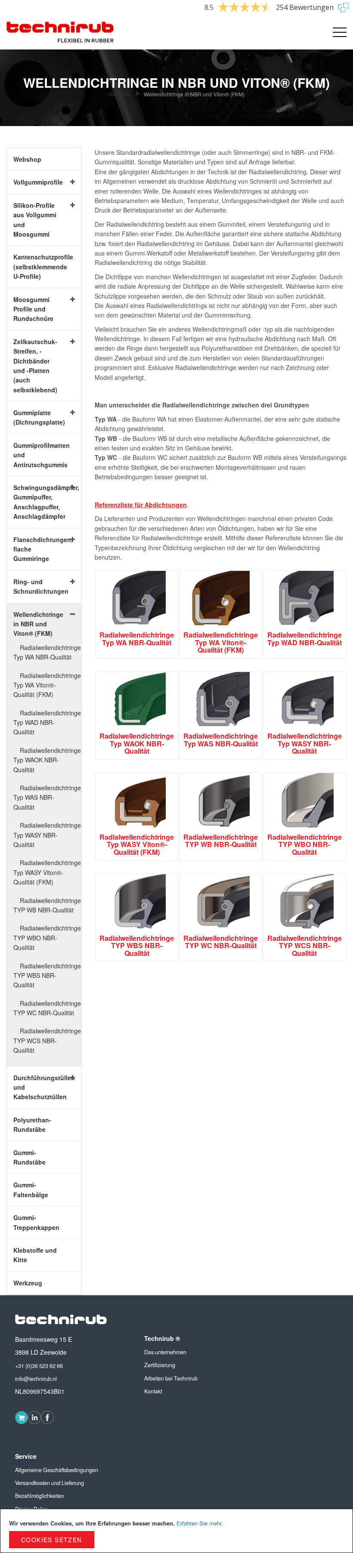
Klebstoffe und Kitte (35, 1255)
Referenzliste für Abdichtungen (141, 504)
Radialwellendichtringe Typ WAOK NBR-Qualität (47, 760)
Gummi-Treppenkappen (36, 1222)
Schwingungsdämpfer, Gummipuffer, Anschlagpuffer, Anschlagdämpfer (37, 502)
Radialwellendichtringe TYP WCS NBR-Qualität (47, 1040)
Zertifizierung (159, 1365)
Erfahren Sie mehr (198, 1523)
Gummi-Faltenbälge (30, 1189)
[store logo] (60, 32)
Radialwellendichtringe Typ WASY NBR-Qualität (47, 835)
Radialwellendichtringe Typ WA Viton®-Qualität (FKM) (47, 685)
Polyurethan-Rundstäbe (32, 1124)
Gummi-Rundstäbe (29, 1157)
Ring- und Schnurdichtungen (37, 586)
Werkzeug (27, 1283)
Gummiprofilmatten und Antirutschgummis (37, 455)
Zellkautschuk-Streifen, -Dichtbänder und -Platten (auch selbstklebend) (35, 365)
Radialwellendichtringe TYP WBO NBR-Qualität (47, 938)
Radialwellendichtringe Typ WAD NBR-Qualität (47, 722)
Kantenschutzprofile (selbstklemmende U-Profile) (37, 266)
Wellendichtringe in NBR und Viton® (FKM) (37, 624)
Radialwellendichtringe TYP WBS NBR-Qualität (47, 975)
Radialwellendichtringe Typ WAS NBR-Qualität (47, 797)
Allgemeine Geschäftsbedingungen (56, 1470)
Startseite (120, 94)
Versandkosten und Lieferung (49, 1483)
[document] (176, 1530)
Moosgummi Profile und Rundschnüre (33, 309)
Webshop (27, 159)
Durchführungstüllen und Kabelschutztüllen (37, 1087)
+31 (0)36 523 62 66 (39, 1366)
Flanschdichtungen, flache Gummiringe (37, 549)
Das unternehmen (165, 1352)
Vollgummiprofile (37, 182)
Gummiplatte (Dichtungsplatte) (37, 417)
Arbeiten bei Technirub (171, 1378)
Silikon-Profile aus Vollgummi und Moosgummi (34, 219)
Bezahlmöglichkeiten (39, 1496)
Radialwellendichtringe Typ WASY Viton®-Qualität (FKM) (47, 872)
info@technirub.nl (36, 1379)
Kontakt (153, 1391)
